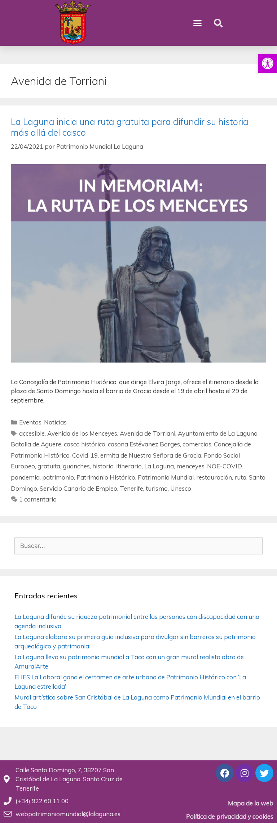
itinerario (129, 466)
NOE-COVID (224, 466)
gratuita (49, 466)
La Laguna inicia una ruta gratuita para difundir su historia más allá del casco (130, 127)
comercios (197, 444)
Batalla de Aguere (36, 444)
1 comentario (38, 499)
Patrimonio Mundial (166, 477)
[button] (267, 63)
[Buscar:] (138, 545)
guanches (76, 466)
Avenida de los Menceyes (82, 433)
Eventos (30, 422)
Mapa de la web (250, 803)
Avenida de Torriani (147, 433)
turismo (157, 488)
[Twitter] (264, 773)
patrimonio (58, 477)
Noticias (55, 422)
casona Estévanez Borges (144, 444)
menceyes (190, 466)
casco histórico (84, 444)
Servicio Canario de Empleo (78, 488)
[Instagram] (245, 773)
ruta (240, 477)
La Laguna (159, 466)
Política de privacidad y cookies (229, 816)
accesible (32, 433)
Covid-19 (85, 455)
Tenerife (131, 488)
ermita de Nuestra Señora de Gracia (150, 455)
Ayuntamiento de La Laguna (218, 433)
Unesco (180, 488)
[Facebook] (225, 773)
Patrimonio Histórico (105, 477)
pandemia (25, 477)
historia (103, 466)
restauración (214, 477)
